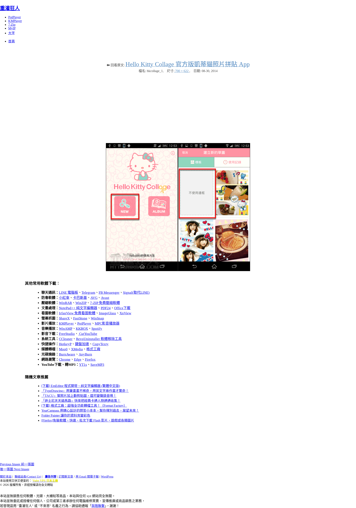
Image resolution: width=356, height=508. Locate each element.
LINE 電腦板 (68, 293)
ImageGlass (107, 313)
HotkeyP (65, 344)
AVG (93, 298)
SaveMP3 (97, 365)
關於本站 (6, 476)
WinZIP (81, 303)
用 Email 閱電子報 (87, 476)
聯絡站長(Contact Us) (28, 476)
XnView (125, 313)
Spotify (96, 329)
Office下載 (122, 308)
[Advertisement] (178, 106)
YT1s (83, 365)
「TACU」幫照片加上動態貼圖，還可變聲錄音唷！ (78, 395)
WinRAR (65, 303)
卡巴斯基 (80, 298)
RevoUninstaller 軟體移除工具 (99, 339)
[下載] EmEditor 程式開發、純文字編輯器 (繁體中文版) (80, 386)
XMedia (77, 349)
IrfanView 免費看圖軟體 (77, 313)
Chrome (64, 359)
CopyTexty (101, 344)
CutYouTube (87, 334)
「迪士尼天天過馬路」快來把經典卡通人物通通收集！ (81, 400)
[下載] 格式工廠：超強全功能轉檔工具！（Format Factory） (84, 405)
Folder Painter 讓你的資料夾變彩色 (65, 415)
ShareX (64, 318)
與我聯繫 (98, 506)
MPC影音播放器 (107, 323)
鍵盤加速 (82, 344)
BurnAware (67, 354)
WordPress (107, 476)
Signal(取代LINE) (136, 293)
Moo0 (63, 349)
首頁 (11, 41)
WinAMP (65, 329)
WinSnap (97, 318)
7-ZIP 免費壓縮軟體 (105, 303)
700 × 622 (181, 71)
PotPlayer (14, 17)
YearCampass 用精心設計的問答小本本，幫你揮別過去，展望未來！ (90, 410)
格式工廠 (93, 349)
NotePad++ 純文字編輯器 (78, 308)
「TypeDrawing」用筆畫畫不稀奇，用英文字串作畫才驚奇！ (85, 391)
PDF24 (106, 308)
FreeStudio (67, 334)
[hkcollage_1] (178, 270)
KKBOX (82, 329)
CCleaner (66, 339)
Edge (77, 359)
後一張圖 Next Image (14, 469)
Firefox (90, 359)
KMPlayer (15, 21)
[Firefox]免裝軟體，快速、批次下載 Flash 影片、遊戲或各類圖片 (87, 420)
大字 (11, 33)
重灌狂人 (10, 8)
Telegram (88, 293)
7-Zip (11, 24)
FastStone (80, 318)
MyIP (12, 28)
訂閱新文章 (66, 476)
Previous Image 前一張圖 (17, 464)
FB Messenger (109, 293)
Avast (105, 298)
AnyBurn (85, 354)
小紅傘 (64, 298)
